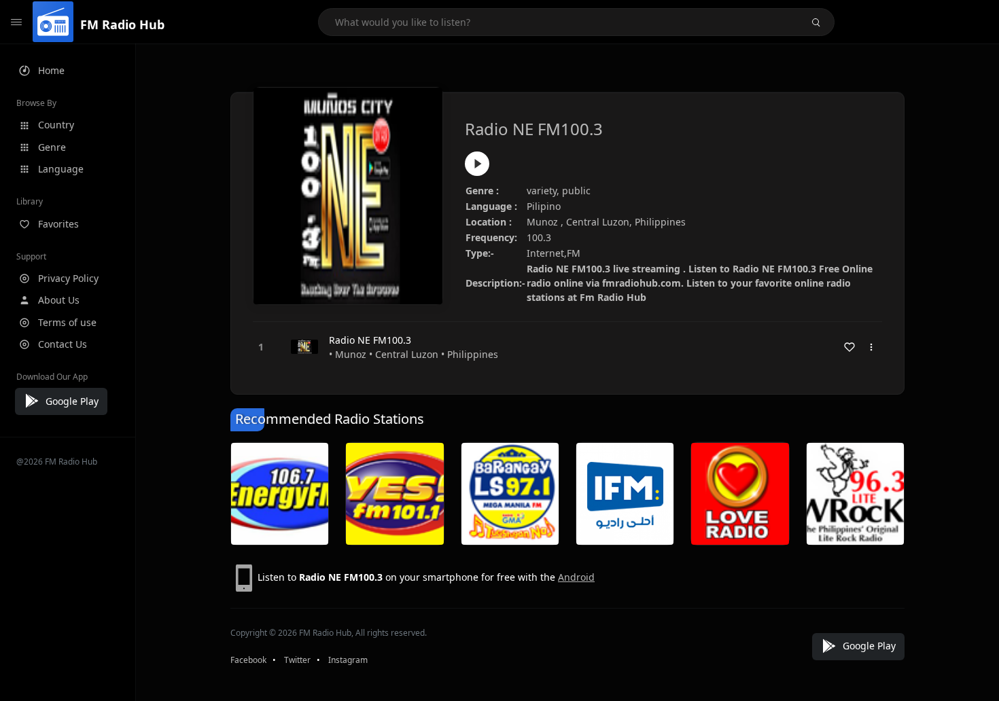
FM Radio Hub (122, 24)
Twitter (297, 660)
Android (576, 577)
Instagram (348, 660)
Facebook (248, 660)
